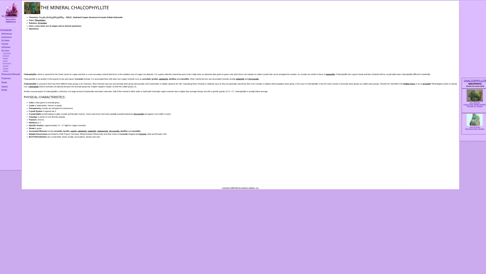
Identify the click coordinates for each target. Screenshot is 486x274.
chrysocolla (253, 79)
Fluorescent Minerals (11, 74)
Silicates (6, 66)
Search (5, 86)
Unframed (6, 47)
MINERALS (11, 22)
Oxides (5, 61)
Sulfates (5, 68)
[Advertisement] (240, 50)
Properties (6, 78)
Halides (5, 58)
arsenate (426, 84)
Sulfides (5, 71)
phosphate (34, 86)
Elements (6, 56)
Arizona (142, 134)
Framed (5, 44)
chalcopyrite (102, 131)
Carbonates (7, 53)
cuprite (73, 131)
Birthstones (7, 33)
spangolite (330, 74)
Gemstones (7, 37)
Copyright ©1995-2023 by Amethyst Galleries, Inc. (240, 188)
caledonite (163, 79)
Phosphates (40, 20)
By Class (5, 50)
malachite (240, 79)
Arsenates (42, 23)
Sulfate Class (409, 84)
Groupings (6, 30)
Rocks (4, 82)
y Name (6, 40)
